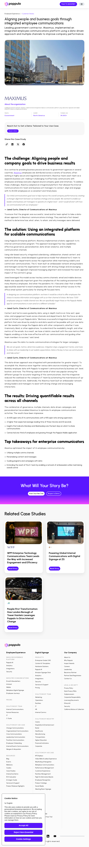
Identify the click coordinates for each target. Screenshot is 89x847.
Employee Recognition (42, 780)
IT (7, 715)
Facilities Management (43, 774)
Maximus (18, 173)
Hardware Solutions (41, 666)
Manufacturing (40, 734)
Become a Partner (70, 672)
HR (36, 709)
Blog (7, 759)
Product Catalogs (41, 783)
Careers (67, 666)
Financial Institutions (42, 743)
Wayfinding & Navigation (43, 762)
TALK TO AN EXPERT (68, 4)
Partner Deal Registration (72, 675)
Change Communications (15, 728)
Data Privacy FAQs (70, 691)
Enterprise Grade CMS (43, 660)
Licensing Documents (71, 700)
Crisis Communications (14, 734)
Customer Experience (42, 771)
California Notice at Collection (74, 709)
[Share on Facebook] (23, 144)
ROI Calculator (11, 777)
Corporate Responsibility (72, 697)
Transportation (40, 737)
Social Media (39, 786)
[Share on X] (18, 144)
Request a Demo (13, 131)
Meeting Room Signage (43, 789)
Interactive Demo (12, 774)
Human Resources (12, 712)
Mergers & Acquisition (13, 749)
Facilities (38, 703)
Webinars (9, 765)
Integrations (10, 669)
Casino (37, 722)
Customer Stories (28, 14)
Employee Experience (12, 14)
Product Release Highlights (15, 786)
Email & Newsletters (13, 681)
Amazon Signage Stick (43, 672)
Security (9, 672)
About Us (67, 657)
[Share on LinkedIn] (12, 144)
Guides (8, 768)
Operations (39, 700)
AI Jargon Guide (11, 780)
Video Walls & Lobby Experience (46, 759)
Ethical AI (67, 703)
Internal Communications (14, 709)
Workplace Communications (44, 765)
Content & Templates (42, 663)
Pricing (37, 688)
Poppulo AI (9, 662)
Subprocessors (69, 694)
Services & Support (12, 783)
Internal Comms (40, 712)
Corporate (38, 746)
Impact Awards (69, 663)
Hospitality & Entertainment (44, 725)
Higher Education (41, 740)
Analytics (9, 666)
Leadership (68, 669)
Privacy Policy (68, 688)
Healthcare (39, 731)
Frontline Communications (15, 740)
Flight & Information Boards (44, 777)
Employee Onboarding (14, 743)
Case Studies (10, 771)
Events (8, 762)
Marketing (38, 697)
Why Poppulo (68, 660)
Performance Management (44, 768)
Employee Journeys (13, 693)
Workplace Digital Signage (15, 690)
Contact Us (68, 679)
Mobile (8, 687)
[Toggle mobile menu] (81, 4)
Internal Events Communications (17, 746)
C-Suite (9, 718)
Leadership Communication (15, 737)
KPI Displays (39, 756)
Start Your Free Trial (36, 493)
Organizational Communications (17, 731)
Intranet (9, 684)
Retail (37, 728)
